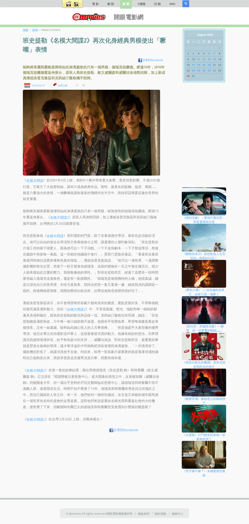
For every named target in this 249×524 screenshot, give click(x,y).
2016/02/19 (38, 85)
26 (203, 70)
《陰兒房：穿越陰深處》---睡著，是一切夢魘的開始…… (204, 328)
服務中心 (177, 514)
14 (214, 59)
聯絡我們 (143, 514)
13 (209, 59)
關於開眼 (160, 514)
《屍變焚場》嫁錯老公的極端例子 (204, 400)
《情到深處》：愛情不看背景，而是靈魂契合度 (204, 219)
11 (198, 59)
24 (193, 70)
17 (193, 64)
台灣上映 (62, 85)
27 (209, 70)
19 (203, 64)
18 (198, 64)
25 (198, 70)
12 (203, 59)
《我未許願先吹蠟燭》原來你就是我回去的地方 (204, 364)
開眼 (26, 30)
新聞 (35, 30)
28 (214, 70)
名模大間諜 (34, 180)
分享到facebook (152, 60)
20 (209, 64)
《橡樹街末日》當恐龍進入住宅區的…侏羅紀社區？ (204, 256)
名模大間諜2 (59, 217)
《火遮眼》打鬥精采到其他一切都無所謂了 (204, 437)
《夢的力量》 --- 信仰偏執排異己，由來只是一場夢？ (203, 292)
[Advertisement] (95, 460)
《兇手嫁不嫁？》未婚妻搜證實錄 (204, 473)
